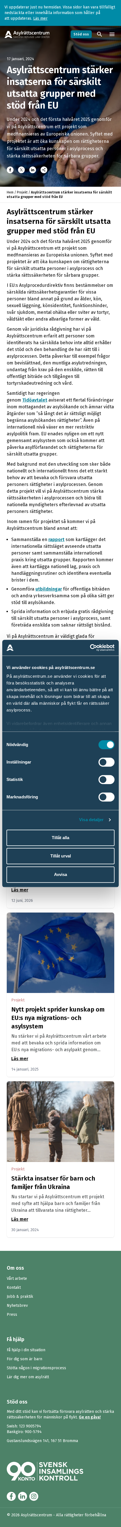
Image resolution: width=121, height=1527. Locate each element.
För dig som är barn (24, 1359)
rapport (56, 539)
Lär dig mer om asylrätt (28, 1377)
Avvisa (60, 874)
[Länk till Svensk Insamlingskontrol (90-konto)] (52, 1471)
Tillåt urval (60, 855)
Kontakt (14, 1287)
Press (12, 1314)
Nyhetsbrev (17, 1305)
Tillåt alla (60, 837)
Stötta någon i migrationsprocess (36, 1368)
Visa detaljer (91, 819)
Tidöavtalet (34, 400)
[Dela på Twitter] (21, 169)
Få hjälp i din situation (26, 1350)
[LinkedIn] (32, 169)
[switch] (106, 762)
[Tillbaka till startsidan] (27, 34)
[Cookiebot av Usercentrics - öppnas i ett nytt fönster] (90, 647)
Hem (10, 192)
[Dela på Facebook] (10, 169)
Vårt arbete (17, 1278)
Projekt (22, 192)
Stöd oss (81, 34)
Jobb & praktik (20, 1296)
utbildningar (48, 589)
